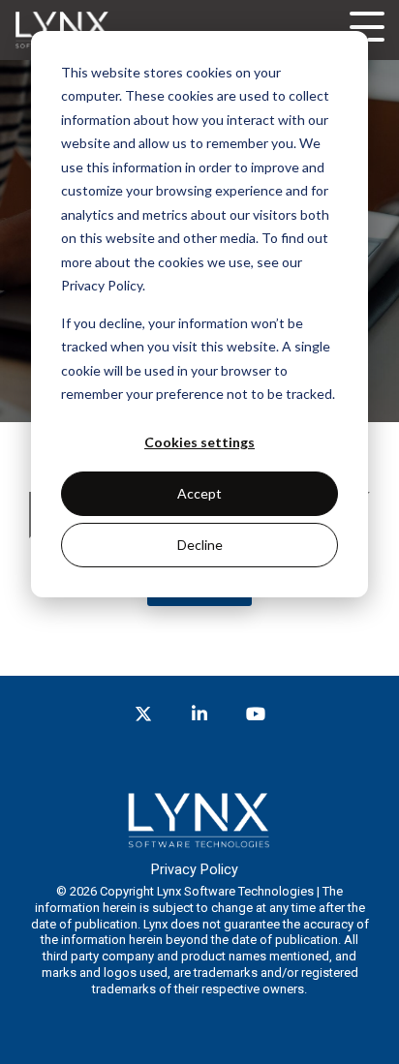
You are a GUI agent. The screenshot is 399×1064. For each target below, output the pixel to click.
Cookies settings (199, 442)
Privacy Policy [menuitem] (194, 870)
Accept (199, 493)
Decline (200, 544)
